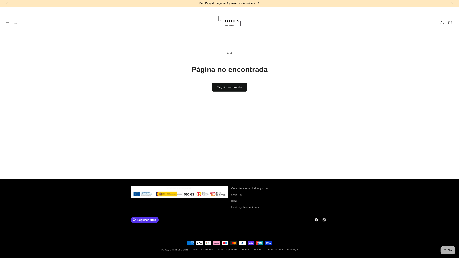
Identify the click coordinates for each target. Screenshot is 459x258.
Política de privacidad (227, 250)
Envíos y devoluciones (245, 207)
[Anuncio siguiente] (452, 3)
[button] (7, 23)
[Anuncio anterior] (7, 3)
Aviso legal (292, 250)
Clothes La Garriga (179, 250)
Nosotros (236, 194)
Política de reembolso (202, 250)
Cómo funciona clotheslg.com (249, 188)
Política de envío (275, 250)
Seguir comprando (229, 87)
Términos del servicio (252, 250)
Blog (234, 200)
